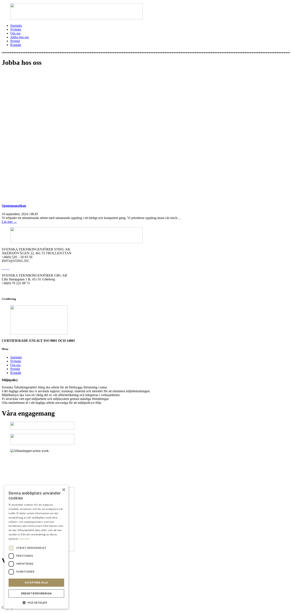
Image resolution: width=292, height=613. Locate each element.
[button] (36, 602)
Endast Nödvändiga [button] (36, 593)
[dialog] (36, 547)
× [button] (63, 490)
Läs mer (25, 538)
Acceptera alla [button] (36, 582)
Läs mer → (9, 222)
